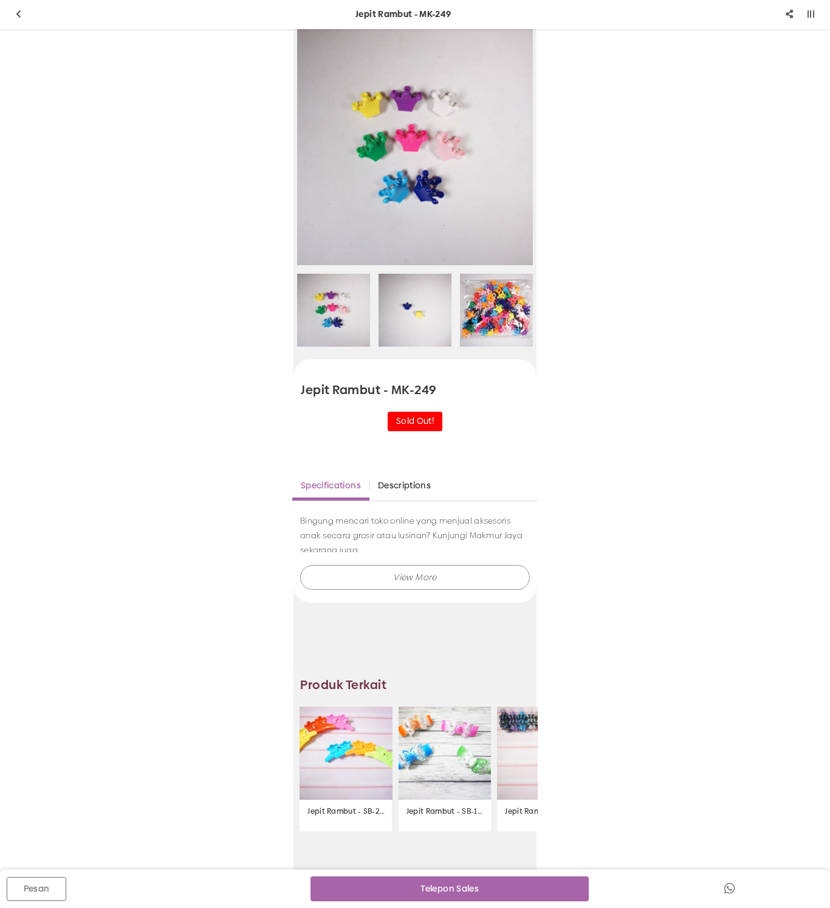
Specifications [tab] (331, 485)
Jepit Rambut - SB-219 (345, 811)
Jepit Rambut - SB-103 (444, 811)
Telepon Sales (449, 888)
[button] (415, 577)
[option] (415, 147)
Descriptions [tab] (404, 485)
